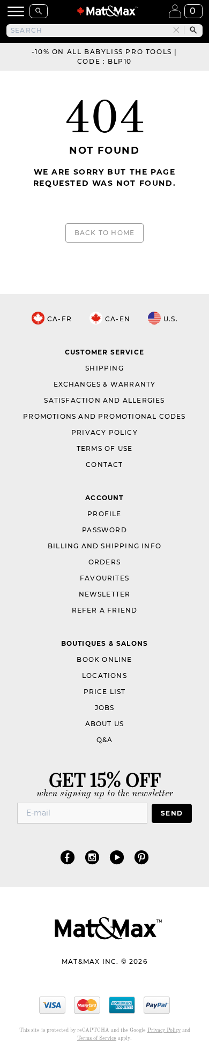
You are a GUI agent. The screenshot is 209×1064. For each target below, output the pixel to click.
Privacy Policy (104, 432)
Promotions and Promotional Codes (104, 416)
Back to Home (104, 233)
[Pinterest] (141, 857)
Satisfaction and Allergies (104, 400)
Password (104, 530)
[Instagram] (92, 857)
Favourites (104, 578)
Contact (104, 465)
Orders (104, 562)
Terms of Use (104, 448)
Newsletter (105, 594)
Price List (105, 692)
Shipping (104, 368)
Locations (104, 675)
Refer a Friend (105, 610)
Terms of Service (96, 1038)
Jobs (105, 708)
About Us (104, 724)
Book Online (104, 659)
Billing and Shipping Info (104, 546)
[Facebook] (67, 857)
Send (172, 813)
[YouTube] (117, 857)
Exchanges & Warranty (105, 384)
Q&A (104, 740)
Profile (104, 514)
